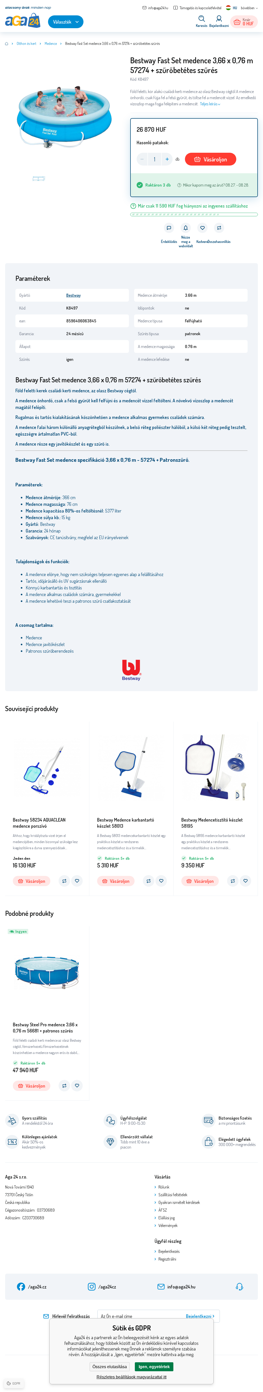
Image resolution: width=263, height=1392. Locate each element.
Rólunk (163, 1187)
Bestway (73, 295)
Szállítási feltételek (172, 1194)
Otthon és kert (26, 43)
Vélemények (167, 1225)
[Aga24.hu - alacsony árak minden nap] (6, 43)
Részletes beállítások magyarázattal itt (131, 1377)
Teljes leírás (208, 103)
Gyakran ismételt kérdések (179, 1202)
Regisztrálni (167, 1259)
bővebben (248, 8)
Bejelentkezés (169, 1251)
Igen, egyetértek (154, 1367)
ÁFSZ (162, 1210)
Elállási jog (166, 1217)
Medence (51, 43)
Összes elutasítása (109, 1367)
